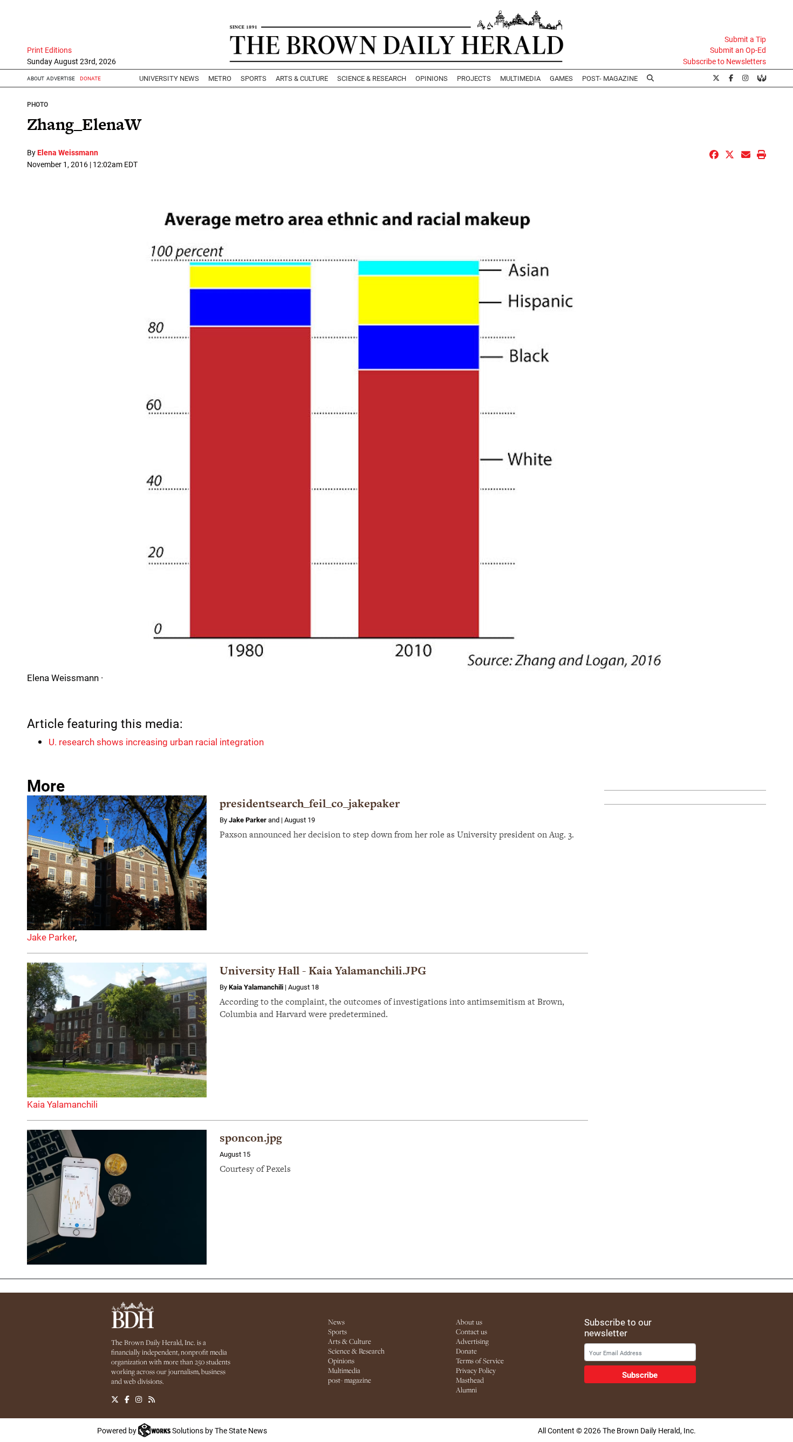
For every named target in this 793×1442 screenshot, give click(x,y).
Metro (219, 78)
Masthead (470, 1380)
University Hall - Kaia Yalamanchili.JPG (323, 970)
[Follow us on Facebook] (127, 1400)
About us (469, 1322)
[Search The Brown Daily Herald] (650, 78)
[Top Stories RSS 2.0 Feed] (151, 1400)
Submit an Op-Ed (738, 50)
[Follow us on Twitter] (115, 1400)
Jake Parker (51, 937)
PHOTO (37, 104)
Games (561, 78)
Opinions (341, 1360)
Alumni (466, 1390)
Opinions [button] (431, 78)
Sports (253, 78)
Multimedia (520, 78)
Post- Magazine (610, 78)
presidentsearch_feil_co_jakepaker (310, 803)
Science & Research (371, 78)
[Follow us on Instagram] (138, 1400)
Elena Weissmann (67, 152)
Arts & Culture (349, 1341)
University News (169, 78)
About (35, 78)
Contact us (471, 1331)
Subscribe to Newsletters (724, 61)
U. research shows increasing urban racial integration (156, 742)
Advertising (472, 1341)
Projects (474, 78)
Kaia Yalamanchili (62, 1104)
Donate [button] (90, 78)
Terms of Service (480, 1360)
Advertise (60, 78)
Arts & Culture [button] (302, 78)
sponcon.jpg (251, 1137)
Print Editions (49, 50)
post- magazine (349, 1380)
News (336, 1322)
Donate (466, 1351)
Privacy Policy (476, 1370)
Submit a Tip (745, 39)
